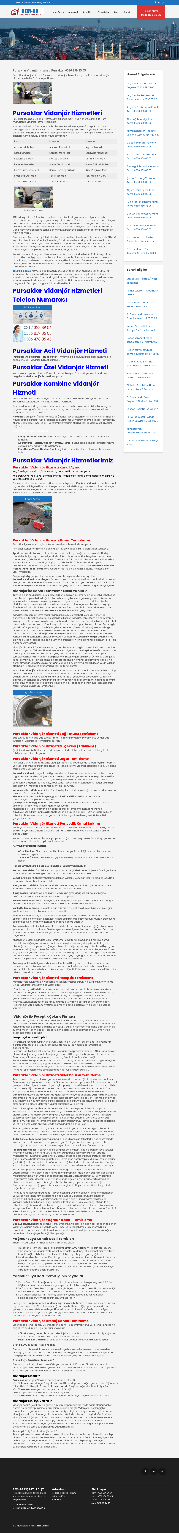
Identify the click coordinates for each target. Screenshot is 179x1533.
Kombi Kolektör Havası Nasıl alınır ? (142, 292)
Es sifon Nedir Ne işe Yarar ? (142, 409)
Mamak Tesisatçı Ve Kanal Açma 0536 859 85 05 (141, 227)
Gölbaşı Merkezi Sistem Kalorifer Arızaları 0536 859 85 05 (142, 251)
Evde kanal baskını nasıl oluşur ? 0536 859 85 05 (140, 375)
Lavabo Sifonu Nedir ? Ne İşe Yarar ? (143, 442)
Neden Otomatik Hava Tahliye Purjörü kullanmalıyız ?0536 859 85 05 (142, 328)
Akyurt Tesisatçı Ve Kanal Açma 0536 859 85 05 (141, 192)
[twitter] (159, 2)
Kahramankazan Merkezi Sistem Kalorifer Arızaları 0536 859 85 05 (140, 239)
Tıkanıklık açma (22, 271)
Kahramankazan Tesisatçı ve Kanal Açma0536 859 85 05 (142, 133)
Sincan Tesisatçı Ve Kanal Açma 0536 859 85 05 (141, 156)
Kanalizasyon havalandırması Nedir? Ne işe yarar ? (141, 431)
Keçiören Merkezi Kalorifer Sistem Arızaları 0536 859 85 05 (142, 97)
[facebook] (155, 2)
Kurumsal (73, 12)
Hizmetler (87, 12)
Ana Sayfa (58, 12)
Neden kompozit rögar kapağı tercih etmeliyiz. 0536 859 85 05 (143, 340)
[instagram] (163, 2)
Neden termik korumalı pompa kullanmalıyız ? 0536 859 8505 (142, 352)
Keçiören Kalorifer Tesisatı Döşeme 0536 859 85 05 (141, 85)
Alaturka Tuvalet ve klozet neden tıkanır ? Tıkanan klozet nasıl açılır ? (141, 387)
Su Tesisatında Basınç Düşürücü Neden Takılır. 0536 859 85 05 (143, 399)
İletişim (128, 12)
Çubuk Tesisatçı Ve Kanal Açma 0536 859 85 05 (141, 180)
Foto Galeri (104, 12)
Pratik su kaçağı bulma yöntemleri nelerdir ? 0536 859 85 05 (141, 364)
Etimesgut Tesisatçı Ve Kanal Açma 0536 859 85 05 (143, 168)
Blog (115, 12)
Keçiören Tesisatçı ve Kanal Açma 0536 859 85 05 (142, 109)
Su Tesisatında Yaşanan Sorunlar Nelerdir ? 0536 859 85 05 (142, 316)
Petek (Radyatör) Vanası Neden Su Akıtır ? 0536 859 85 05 (141, 419)
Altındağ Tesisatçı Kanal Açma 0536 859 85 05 (140, 121)
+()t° (70, 1395)
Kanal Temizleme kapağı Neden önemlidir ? (140, 304)
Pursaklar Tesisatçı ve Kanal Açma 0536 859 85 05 (142, 203)
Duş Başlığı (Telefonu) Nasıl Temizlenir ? (142, 280)
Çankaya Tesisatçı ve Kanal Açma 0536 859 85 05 (142, 215)
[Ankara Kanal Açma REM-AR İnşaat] (30, 11)
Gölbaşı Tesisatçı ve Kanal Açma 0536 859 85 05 (141, 144)
